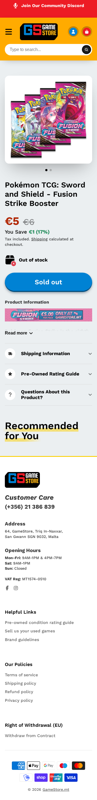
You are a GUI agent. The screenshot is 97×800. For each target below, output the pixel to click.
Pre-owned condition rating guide (39, 622)
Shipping (39, 239)
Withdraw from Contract (30, 735)
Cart (86, 31)
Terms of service (21, 674)
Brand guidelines (22, 639)
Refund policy (19, 691)
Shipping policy (20, 683)
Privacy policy (19, 700)
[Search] (86, 49)
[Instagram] (15, 588)
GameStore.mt (56, 789)
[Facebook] (7, 588)
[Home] (39, 31)
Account (73, 31)
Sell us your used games (30, 631)
